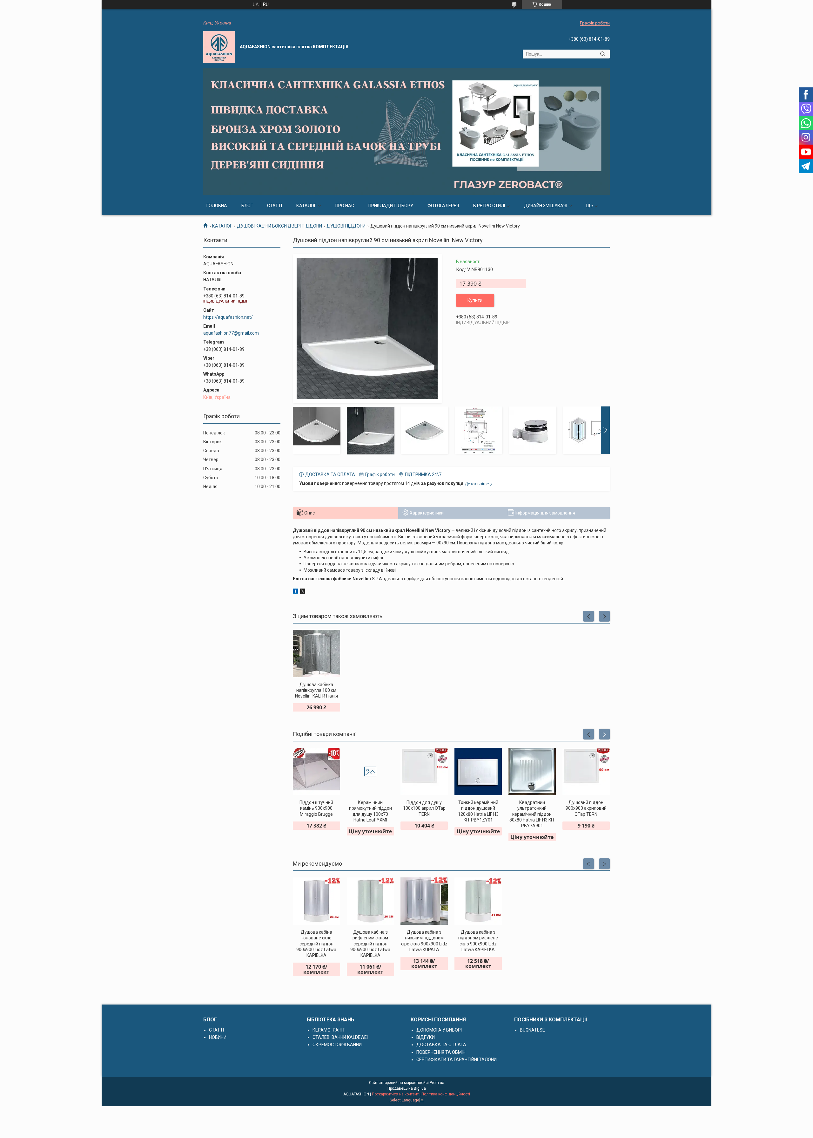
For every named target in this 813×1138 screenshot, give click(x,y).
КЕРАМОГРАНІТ (328, 1029)
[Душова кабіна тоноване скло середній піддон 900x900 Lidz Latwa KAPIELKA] (316, 901)
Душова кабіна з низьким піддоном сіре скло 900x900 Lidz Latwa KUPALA (424, 941)
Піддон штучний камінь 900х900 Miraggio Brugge (316, 808)
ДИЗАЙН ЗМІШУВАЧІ (545, 205)
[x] (302, 592)
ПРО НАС (344, 205)
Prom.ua (437, 1082)
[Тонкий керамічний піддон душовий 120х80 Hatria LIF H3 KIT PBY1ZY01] (478, 771)
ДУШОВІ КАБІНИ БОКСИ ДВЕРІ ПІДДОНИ (279, 225)
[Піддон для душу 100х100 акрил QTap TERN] (424, 771)
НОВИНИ (217, 1037)
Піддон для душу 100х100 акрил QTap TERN (424, 808)
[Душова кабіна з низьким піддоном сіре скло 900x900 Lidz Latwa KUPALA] (424, 901)
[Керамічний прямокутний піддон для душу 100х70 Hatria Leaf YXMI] (370, 771)
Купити (474, 300)
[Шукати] (602, 54)
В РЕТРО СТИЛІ (489, 205)
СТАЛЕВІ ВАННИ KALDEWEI (340, 1037)
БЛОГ (247, 205)
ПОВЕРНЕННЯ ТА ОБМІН (441, 1052)
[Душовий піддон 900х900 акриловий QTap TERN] (586, 771)
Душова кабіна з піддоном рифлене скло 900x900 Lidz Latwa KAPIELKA (478, 941)
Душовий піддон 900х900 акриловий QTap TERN (586, 808)
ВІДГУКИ (425, 1037)
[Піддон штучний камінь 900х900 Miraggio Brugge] (316, 771)
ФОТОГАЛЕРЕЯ (443, 205)
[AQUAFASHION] (219, 47)
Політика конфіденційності (445, 1094)
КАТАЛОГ (306, 205)
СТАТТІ (274, 205)
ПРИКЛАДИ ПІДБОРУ (390, 205)
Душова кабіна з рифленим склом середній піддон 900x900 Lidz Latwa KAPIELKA (370, 944)
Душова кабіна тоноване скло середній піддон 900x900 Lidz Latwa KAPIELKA (316, 944)
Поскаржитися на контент (395, 1094)
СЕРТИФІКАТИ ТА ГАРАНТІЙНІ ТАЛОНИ (456, 1059)
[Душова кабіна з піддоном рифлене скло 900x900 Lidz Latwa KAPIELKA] (478, 901)
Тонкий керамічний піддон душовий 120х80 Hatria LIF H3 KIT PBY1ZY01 (478, 811)
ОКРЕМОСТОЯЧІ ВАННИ (337, 1044)
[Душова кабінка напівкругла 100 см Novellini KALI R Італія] (316, 653)
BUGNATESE (532, 1029)
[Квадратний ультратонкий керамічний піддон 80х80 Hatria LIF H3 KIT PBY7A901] (532, 771)
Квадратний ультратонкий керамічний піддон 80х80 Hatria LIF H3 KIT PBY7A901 (532, 814)
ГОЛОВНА (216, 205)
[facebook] (295, 592)
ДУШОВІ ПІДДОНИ (346, 225)
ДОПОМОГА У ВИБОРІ (439, 1029)
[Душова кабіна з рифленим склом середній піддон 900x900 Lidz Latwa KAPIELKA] (370, 901)
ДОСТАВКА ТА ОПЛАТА (441, 1044)
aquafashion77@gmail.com (231, 333)
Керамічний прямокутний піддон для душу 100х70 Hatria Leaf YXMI (370, 811)
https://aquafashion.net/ (228, 317)
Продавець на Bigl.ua (406, 1088)
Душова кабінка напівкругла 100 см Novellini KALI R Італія (316, 690)
